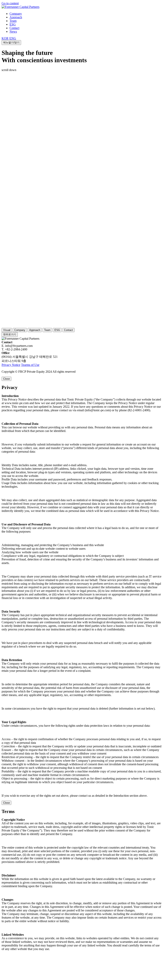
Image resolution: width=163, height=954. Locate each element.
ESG (13, 24)
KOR (5, 38)
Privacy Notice (11, 365)
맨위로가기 (9, 334)
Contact (14, 28)
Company (16, 13)
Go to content (10, 3)
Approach (16, 17)
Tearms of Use (30, 365)
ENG (12, 38)
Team (13, 20)
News (13, 31)
